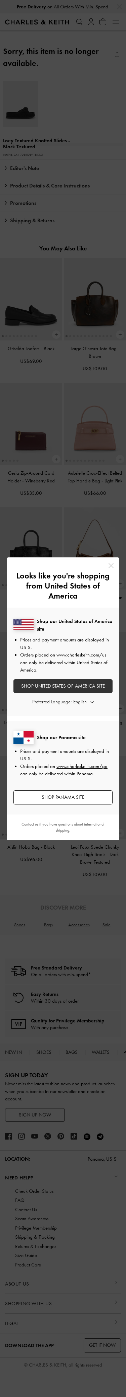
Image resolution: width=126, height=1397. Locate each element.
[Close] (111, 565)
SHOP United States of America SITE (63, 686)
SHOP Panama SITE (63, 797)
